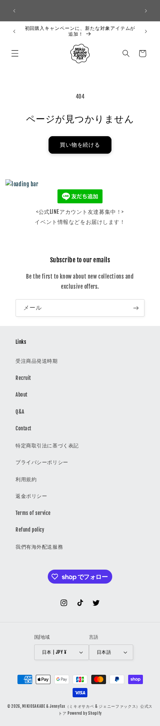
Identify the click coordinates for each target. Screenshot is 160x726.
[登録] (136, 308)
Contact (23, 428)
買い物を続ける (80, 144)
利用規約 (26, 479)
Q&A (20, 412)
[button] (15, 53)
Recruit (23, 378)
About (22, 395)
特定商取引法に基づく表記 (47, 445)
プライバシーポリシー (42, 462)
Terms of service (33, 513)
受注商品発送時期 (37, 361)
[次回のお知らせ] (146, 10)
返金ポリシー (31, 496)
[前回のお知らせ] (14, 10)
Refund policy (30, 530)
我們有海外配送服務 (39, 547)
